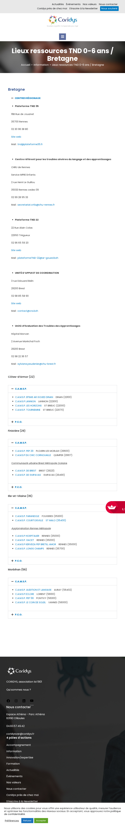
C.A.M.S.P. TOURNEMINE (27, 409)
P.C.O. (18, 422)
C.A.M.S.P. (21, 388)
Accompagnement (18, 745)
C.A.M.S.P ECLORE (24, 594)
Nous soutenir (109, 8)
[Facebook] (8, 701)
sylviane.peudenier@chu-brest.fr (37, 364)
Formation (13, 764)
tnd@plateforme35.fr (30, 144)
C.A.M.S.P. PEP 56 (24, 598)
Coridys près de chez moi (52, 8)
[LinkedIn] (24, 701)
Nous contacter (108, 4)
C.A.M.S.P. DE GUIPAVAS (28, 475)
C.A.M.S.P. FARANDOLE (27, 516)
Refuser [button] (27, 820)
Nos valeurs (90, 4)
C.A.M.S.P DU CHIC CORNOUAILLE (33, 455)
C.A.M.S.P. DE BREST (25, 470)
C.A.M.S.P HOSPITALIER (27, 535)
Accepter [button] (41, 820)
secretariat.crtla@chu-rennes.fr (36, 204)
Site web (16, 136)
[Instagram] (16, 701)
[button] (62, 98)
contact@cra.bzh (28, 311)
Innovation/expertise (19, 757)
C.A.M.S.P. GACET (24, 540)
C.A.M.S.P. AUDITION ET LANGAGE (33, 589)
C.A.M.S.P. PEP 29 (24, 451)
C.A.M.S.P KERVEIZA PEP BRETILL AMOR (35, 544)
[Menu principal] (62, 36)
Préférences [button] (12, 820)
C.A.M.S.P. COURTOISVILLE (30, 520)
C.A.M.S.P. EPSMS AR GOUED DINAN (34, 397)
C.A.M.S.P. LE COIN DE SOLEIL (30, 602)
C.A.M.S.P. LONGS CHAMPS (29, 548)
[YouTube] (32, 701)
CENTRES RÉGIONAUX (28, 98)
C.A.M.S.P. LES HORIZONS (28, 405)
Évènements (73, 4)
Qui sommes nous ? (18, 690)
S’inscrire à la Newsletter (83, 8)
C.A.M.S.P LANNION (25, 401)
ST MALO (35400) (56, 520)
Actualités (58, 4)
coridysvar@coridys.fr (20, 734)
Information (13, 751)
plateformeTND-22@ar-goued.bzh (38, 258)
